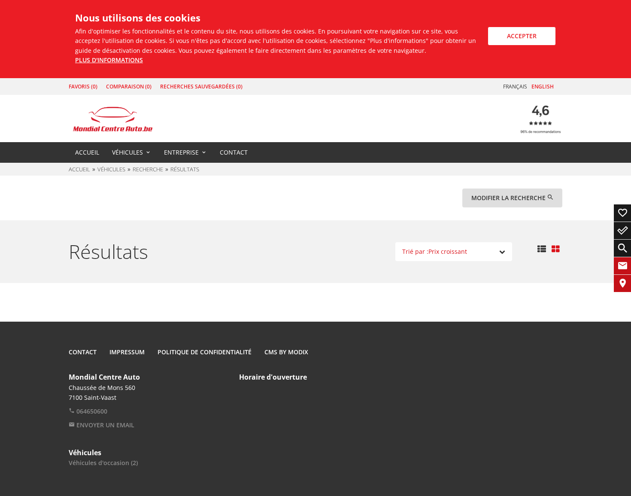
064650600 (91, 411)
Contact (234, 152)
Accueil (87, 152)
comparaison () (129, 86)
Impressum (127, 352)
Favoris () (83, 86)
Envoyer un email (104, 425)
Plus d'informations (109, 60)
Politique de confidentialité (205, 352)
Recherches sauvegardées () (201, 86)
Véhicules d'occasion (103, 463)
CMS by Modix (286, 352)
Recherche (148, 169)
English (542, 86)
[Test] (112, 118)
